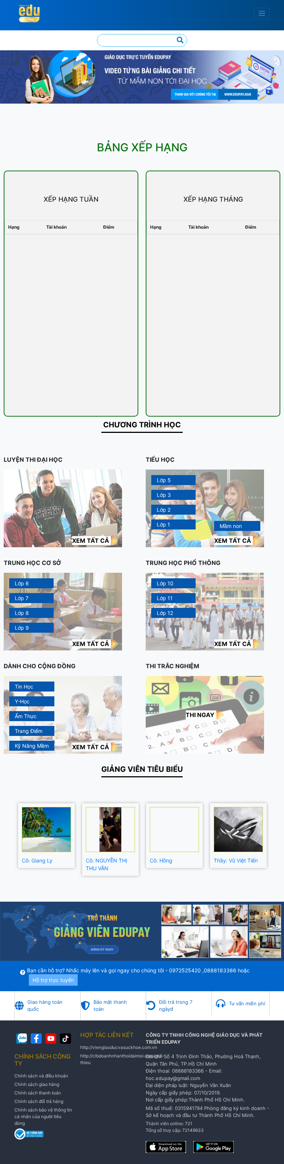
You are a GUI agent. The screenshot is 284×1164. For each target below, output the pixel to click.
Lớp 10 (165, 583)
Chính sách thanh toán (37, 1093)
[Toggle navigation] (262, 13)
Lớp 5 (164, 480)
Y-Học (22, 701)
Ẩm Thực (26, 716)
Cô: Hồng (161, 860)
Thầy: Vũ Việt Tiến (236, 860)
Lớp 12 (165, 613)
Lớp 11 (165, 598)
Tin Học (24, 686)
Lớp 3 (164, 495)
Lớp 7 (21, 598)
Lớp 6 (22, 583)
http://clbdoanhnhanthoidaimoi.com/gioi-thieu (122, 1059)
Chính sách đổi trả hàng (38, 1101)
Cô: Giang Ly (37, 860)
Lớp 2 (163, 510)
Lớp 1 (163, 524)
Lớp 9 (22, 628)
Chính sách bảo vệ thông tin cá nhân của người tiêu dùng (43, 1116)
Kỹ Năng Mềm (32, 746)
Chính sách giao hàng (36, 1084)
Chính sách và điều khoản (41, 1076)
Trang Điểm (29, 731)
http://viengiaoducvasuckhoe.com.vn (118, 1047)
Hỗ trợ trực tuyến (53, 980)
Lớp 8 (22, 613)
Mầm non (231, 526)
